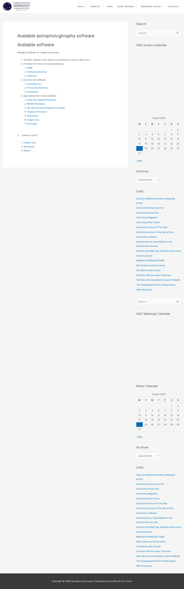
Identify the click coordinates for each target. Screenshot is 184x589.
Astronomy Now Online (148, 222)
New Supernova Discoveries (150, 265)
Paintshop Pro (34, 84)
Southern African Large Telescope (153, 275)
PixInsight (32, 123)
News (110, 6)
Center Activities (125, 6)
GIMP (29, 67)
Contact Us (173, 6)
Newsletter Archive (151, 6)
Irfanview (32, 75)
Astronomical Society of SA (150, 207)
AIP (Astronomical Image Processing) (46, 107)
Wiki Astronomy (144, 289)
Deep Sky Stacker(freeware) (41, 99)
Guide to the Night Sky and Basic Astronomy (158, 251)
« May (139, 160)
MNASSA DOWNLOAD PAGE (150, 260)
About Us (95, 6)
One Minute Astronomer (148, 270)
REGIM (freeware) (36, 103)
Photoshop (32, 91)
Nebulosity (32, 115)
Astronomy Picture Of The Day (151, 227)
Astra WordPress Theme (120, 581)
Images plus (33, 119)
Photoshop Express (37, 71)
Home (81, 6)
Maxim (27, 150)
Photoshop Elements (37, 87)
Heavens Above (144, 255)
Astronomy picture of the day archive (155, 232)
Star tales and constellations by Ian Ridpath (158, 280)
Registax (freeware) (37, 111)
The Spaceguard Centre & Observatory (156, 284)
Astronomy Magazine (147, 217)
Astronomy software (146, 236)
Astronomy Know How (147, 212)
